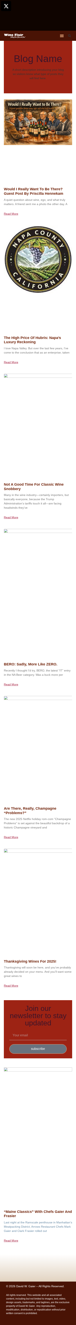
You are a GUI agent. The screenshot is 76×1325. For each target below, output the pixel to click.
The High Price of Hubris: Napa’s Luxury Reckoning (32, 340)
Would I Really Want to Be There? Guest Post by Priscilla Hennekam (33, 191)
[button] (62, 36)
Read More (11, 213)
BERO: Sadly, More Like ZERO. (30, 664)
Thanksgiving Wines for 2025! (30, 961)
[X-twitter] (6, 6)
